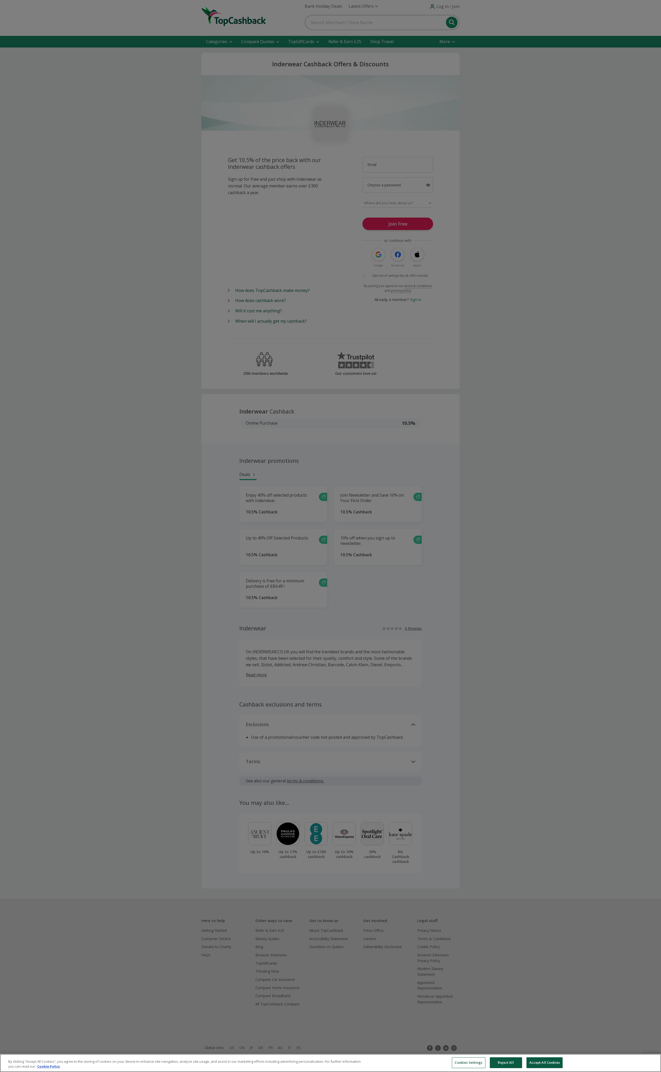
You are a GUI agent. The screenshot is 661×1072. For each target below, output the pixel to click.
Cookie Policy (48, 1066)
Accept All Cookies (544, 1062)
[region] (330, 1063)
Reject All (506, 1062)
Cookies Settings (468, 1062)
